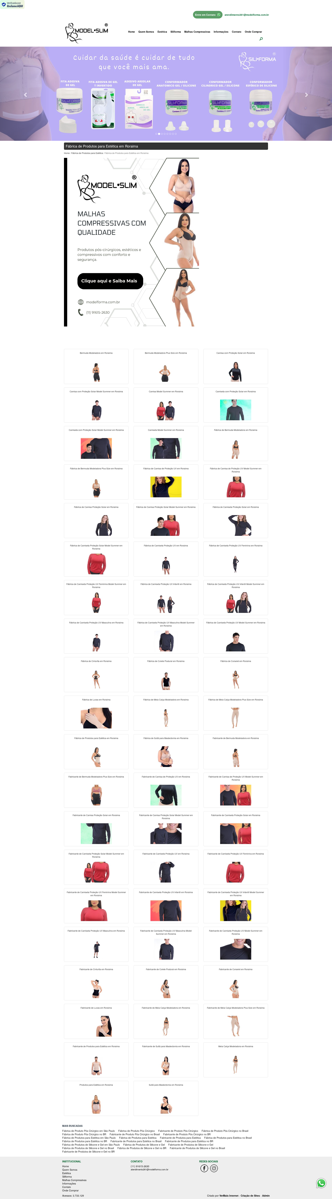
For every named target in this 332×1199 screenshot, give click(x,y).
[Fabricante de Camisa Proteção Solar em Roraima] (96, 833)
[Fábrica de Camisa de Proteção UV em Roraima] (166, 487)
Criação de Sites (250, 1195)
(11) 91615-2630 (140, 1166)
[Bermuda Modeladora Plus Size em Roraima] (166, 371)
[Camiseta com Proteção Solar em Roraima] (235, 409)
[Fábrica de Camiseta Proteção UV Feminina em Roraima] (235, 564)
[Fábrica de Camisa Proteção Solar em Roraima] (96, 525)
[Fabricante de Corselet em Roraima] (235, 987)
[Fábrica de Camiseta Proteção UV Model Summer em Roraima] (235, 641)
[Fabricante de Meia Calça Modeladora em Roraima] (166, 1026)
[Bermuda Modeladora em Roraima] (96, 371)
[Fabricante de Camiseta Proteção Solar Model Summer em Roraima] (96, 872)
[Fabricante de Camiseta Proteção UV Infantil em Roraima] (166, 910)
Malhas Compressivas (197, 31)
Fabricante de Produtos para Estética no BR (189, 1141)
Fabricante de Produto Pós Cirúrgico (178, 1130)
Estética (162, 31)
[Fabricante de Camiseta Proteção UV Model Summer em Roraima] (235, 949)
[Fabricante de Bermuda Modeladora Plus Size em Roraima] (96, 795)
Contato (236, 31)
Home (131, 31)
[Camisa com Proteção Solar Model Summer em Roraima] (96, 409)
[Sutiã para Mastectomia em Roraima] (166, 1103)
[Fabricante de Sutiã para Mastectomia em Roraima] (166, 1064)
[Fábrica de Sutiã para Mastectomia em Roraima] (166, 756)
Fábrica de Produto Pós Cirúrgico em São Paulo (88, 1130)
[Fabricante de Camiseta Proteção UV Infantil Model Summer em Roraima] (235, 910)
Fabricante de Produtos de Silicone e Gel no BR (88, 1151)
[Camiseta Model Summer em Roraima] (166, 448)
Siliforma (175, 31)
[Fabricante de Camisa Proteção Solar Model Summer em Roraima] (166, 833)
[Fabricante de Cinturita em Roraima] (96, 987)
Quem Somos (146, 31)
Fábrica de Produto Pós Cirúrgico (136, 1130)
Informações (221, 31)
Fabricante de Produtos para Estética (180, 1137)
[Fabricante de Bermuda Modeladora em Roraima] (235, 756)
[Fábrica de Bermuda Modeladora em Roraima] (235, 448)
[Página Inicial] (131, 242)
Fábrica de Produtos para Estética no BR (84, 1141)
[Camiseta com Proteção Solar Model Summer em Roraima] (96, 448)
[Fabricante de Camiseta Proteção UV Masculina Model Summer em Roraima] (166, 949)
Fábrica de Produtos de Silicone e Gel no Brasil (88, 1148)
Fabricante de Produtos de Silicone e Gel (190, 1144)
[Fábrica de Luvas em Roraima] (96, 718)
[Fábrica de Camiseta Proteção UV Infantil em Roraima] (166, 602)
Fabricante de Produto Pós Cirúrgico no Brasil (135, 1134)
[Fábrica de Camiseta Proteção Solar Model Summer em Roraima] (96, 564)
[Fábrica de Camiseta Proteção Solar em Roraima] (235, 525)
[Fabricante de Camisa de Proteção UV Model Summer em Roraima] (235, 795)
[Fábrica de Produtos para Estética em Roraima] (96, 756)
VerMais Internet (228, 1195)
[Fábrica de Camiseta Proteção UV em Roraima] (166, 564)
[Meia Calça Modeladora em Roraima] (235, 1064)
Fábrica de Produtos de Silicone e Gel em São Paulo (91, 1144)
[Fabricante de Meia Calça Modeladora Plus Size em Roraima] (235, 1026)
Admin (266, 1195)
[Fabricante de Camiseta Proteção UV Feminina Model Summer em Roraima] (96, 910)
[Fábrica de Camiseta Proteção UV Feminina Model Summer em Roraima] (96, 602)
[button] (25, 94)
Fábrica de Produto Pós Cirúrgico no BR (84, 1134)
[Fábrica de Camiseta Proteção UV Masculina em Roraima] (96, 641)
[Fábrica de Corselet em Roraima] (235, 679)
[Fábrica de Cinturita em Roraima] (96, 679)
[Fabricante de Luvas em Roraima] (96, 1026)
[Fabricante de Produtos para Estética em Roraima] (96, 1064)
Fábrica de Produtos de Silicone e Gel (144, 1144)
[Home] (86, 33)
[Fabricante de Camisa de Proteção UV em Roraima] (166, 795)
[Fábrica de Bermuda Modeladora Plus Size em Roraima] (96, 487)
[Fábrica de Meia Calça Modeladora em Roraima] (166, 718)
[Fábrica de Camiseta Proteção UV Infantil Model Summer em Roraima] (235, 602)
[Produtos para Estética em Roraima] (96, 1103)
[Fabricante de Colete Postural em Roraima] (166, 987)
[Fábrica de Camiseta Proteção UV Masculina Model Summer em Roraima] (166, 641)
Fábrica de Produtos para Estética (87, 152)
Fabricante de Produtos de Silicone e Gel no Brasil (197, 1148)
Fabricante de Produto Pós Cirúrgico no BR (187, 1134)
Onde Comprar (253, 31)
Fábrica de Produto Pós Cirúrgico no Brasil (225, 1130)
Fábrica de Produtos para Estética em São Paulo (89, 1137)
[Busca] (261, 38)
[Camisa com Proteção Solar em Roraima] (235, 371)
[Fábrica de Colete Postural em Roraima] (166, 679)
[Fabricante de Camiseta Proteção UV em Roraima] (166, 872)
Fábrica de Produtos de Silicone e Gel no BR (141, 1148)
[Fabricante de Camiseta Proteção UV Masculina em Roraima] (96, 949)
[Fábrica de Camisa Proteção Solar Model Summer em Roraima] (166, 525)
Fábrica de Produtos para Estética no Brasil (228, 1137)
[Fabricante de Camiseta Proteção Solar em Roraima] (235, 833)
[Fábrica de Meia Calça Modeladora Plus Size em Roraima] (235, 718)
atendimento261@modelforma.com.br (247, 14)
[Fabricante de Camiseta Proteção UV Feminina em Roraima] (235, 872)
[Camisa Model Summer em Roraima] (166, 409)
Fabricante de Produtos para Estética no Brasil (136, 1141)
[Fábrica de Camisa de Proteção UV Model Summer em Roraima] (235, 487)
